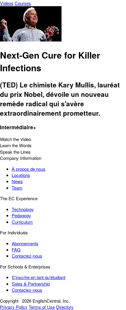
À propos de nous (28, 169)
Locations (21, 175)
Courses (23, 3)
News (17, 181)
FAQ (16, 249)
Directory (65, 307)
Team (17, 188)
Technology (23, 209)
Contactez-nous (27, 256)
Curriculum (22, 222)
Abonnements (25, 243)
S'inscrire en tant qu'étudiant (38, 277)
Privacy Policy (14, 307)
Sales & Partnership (31, 284)
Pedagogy (21, 215)
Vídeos (6, 3)
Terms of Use (42, 307)
